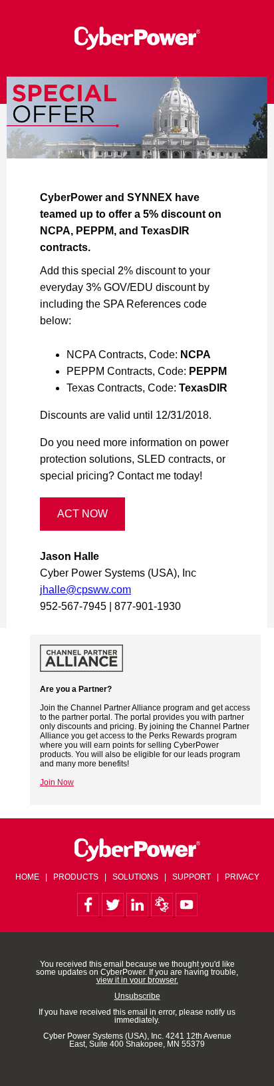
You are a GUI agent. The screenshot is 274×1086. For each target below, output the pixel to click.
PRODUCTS (75, 877)
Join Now (57, 782)
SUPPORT (191, 877)
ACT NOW (82, 513)
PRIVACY (242, 877)
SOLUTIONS (135, 877)
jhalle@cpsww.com (85, 589)
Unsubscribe (137, 996)
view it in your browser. (137, 980)
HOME (27, 877)
